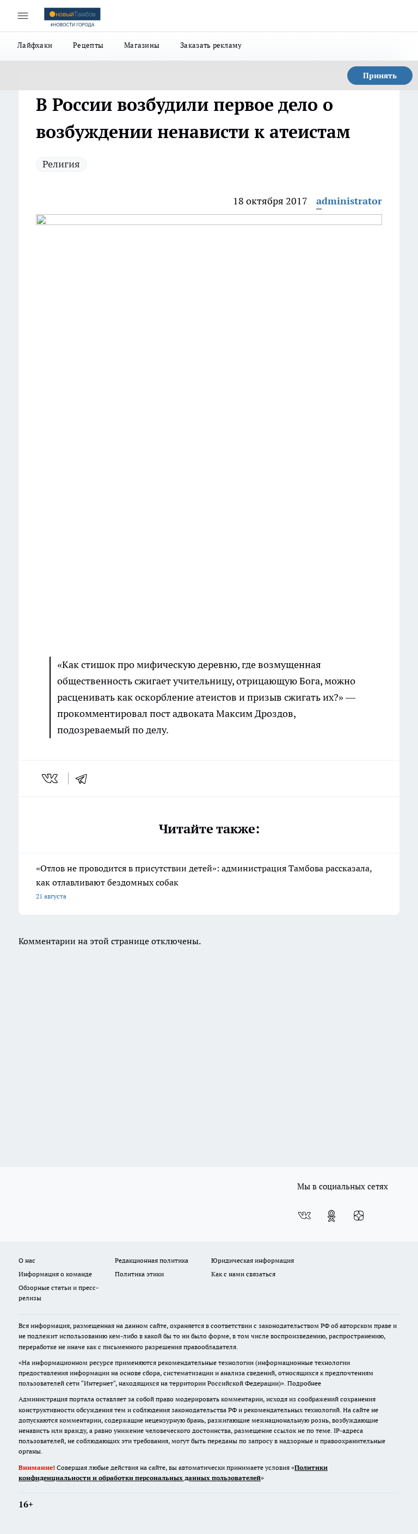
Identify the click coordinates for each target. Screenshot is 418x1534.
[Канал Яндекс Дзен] (358, 1216)
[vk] (50, 778)
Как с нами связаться (243, 1274)
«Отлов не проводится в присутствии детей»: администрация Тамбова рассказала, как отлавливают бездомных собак (204, 881)
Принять (380, 75)
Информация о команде (55, 1274)
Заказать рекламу (211, 45)
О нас (27, 1260)
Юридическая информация (252, 1260)
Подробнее (304, 1383)
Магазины (141, 45)
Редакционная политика (151, 1260)
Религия (61, 164)
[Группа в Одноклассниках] (331, 1216)
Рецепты (88, 45)
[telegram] (85, 778)
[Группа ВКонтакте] (304, 1216)
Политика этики (139, 1274)
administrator (349, 201)
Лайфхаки (34, 45)
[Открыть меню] (23, 16)
